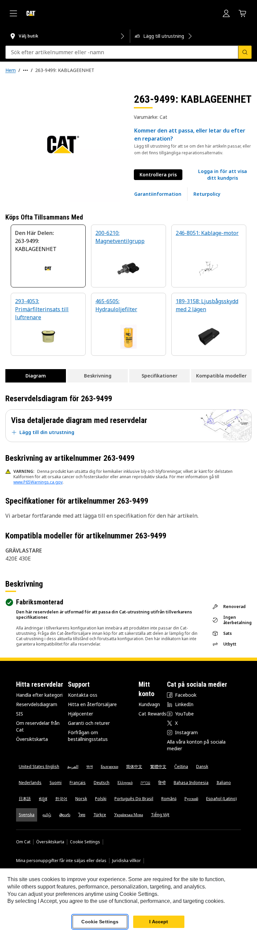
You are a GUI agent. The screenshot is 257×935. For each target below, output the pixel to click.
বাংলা (89, 766)
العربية (72, 766)
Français (78, 782)
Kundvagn (149, 704)
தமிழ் (46, 815)
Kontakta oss (82, 695)
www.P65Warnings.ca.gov (38, 482)
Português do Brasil (133, 798)
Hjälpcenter (80, 713)
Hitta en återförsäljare (92, 704)
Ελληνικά (125, 782)
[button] (222, 175)
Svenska (26, 815)
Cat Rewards (152, 713)
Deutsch (101, 782)
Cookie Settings (85, 842)
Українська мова (128, 815)
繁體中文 (158, 766)
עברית (145, 782)
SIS (19, 713)
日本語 (25, 798)
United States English (39, 766)
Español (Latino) (221, 798)
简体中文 (134, 766)
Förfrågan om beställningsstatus (88, 735)
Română (168, 798)
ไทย (81, 815)
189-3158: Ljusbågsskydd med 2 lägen (207, 305)
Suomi (56, 782)
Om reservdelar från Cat (38, 726)
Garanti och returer (89, 723)
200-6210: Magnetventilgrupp (120, 237)
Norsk (81, 798)
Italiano (224, 782)
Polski (100, 798)
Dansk (202, 766)
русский (191, 798)
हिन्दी (162, 782)
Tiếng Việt (160, 815)
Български (109, 766)
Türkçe (99, 815)
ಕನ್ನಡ (43, 798)
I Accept (158, 921)
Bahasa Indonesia (191, 782)
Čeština (181, 766)
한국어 (61, 798)
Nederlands (30, 782)
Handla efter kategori (39, 695)
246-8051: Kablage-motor (207, 233)
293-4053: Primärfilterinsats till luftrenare (42, 309)
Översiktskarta (32, 739)
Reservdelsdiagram (36, 704)
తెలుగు (64, 815)
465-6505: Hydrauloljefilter (116, 305)
